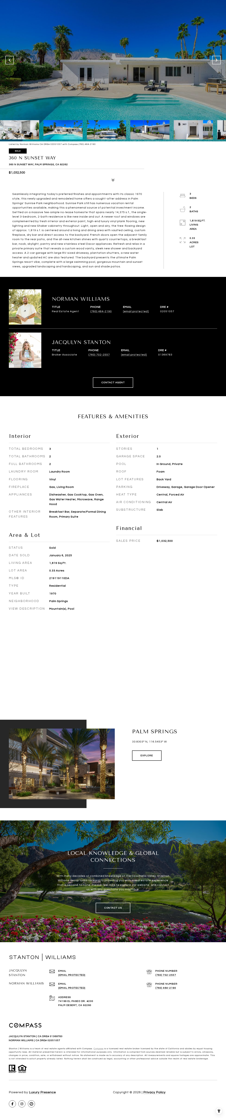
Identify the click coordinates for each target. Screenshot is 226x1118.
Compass (98, 1048)
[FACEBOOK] (12, 1103)
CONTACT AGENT (113, 382)
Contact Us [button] (113, 908)
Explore (147, 755)
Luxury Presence (42, 1092)
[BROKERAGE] (31, 1103)
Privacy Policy (154, 1092)
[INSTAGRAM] (21, 1103)
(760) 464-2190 (101, 311)
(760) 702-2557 (99, 354)
